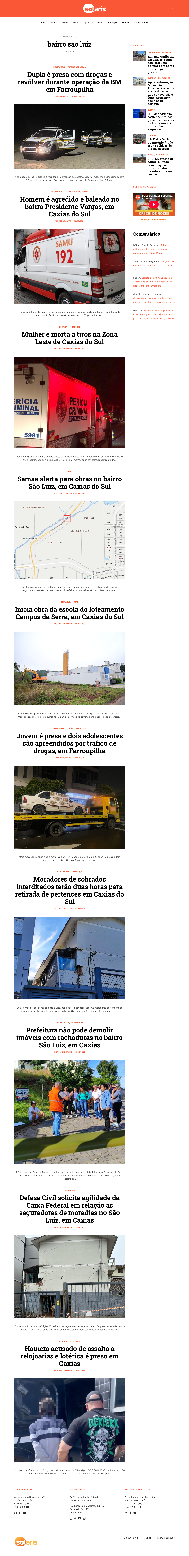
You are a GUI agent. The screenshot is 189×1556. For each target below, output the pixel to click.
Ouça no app (131, 1538)
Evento (151, 110)
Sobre (100, 23)
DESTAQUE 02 (59, 728)
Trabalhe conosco (165, 1538)
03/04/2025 (80, 1052)
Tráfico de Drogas (77, 67)
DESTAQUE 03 (65, 1341)
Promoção (112, 23)
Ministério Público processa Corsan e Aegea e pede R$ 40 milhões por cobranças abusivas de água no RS (153, 314)
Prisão (76, 1341)
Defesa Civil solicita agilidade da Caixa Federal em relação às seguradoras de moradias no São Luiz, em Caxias (69, 1208)
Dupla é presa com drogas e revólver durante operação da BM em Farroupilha (69, 82)
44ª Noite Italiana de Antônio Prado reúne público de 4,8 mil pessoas (160, 144)
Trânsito (166, 53)
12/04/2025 (80, 909)
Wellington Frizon (63, 493)
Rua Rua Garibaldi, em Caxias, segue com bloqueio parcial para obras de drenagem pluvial (161, 64)
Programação (69, 23)
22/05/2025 (80, 624)
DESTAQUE (63, 327)
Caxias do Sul (64, 872)
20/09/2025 (79, 221)
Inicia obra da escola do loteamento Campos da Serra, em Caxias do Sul (69, 613)
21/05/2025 (79, 758)
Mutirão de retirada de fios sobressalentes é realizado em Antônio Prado (152, 249)
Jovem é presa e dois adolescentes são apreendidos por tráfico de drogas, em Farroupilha (69, 743)
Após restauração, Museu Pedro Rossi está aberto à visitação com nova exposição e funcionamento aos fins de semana (161, 93)
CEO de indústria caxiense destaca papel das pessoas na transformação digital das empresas (161, 121)
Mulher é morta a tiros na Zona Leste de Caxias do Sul (69, 338)
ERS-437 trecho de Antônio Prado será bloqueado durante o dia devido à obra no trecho (161, 166)
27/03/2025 (80, 1227)
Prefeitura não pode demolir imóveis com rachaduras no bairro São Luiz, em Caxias (69, 1037)
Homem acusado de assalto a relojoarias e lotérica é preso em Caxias (69, 1356)
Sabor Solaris (141, 23)
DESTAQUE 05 (59, 67)
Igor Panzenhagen (63, 349)
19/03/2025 (80, 1371)
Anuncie (126, 23)
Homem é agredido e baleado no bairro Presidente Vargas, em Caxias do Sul (69, 206)
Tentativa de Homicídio (77, 192)
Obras (70, 472)
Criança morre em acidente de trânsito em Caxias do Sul (153, 265)
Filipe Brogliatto (63, 96)
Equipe (87, 23)
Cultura (152, 78)
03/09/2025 (80, 349)
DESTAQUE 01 (70, 1190)
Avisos (151, 155)
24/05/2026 (79, 96)
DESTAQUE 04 (57, 192)
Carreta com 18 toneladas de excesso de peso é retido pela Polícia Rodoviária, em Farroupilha (153, 281)
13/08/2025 (80, 493)
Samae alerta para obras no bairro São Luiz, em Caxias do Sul (69, 482)
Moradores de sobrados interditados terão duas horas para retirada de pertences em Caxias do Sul (69, 890)
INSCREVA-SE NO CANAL (155, 220)
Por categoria (48, 23)
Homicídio (75, 327)
